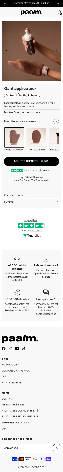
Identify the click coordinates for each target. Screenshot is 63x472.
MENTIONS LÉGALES (13, 405)
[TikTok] (24, 348)
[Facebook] (4, 348)
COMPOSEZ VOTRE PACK (16, 371)
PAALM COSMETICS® (35, 467)
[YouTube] (17, 348)
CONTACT (7, 399)
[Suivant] (56, 121)
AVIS (4, 377)
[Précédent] (49, 121)
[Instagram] (10, 348)
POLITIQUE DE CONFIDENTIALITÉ (20, 411)
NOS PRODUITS (10, 365)
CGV (4, 429)
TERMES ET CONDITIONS (15, 423)
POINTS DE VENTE (12, 383)
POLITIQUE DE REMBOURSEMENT (20, 417)
